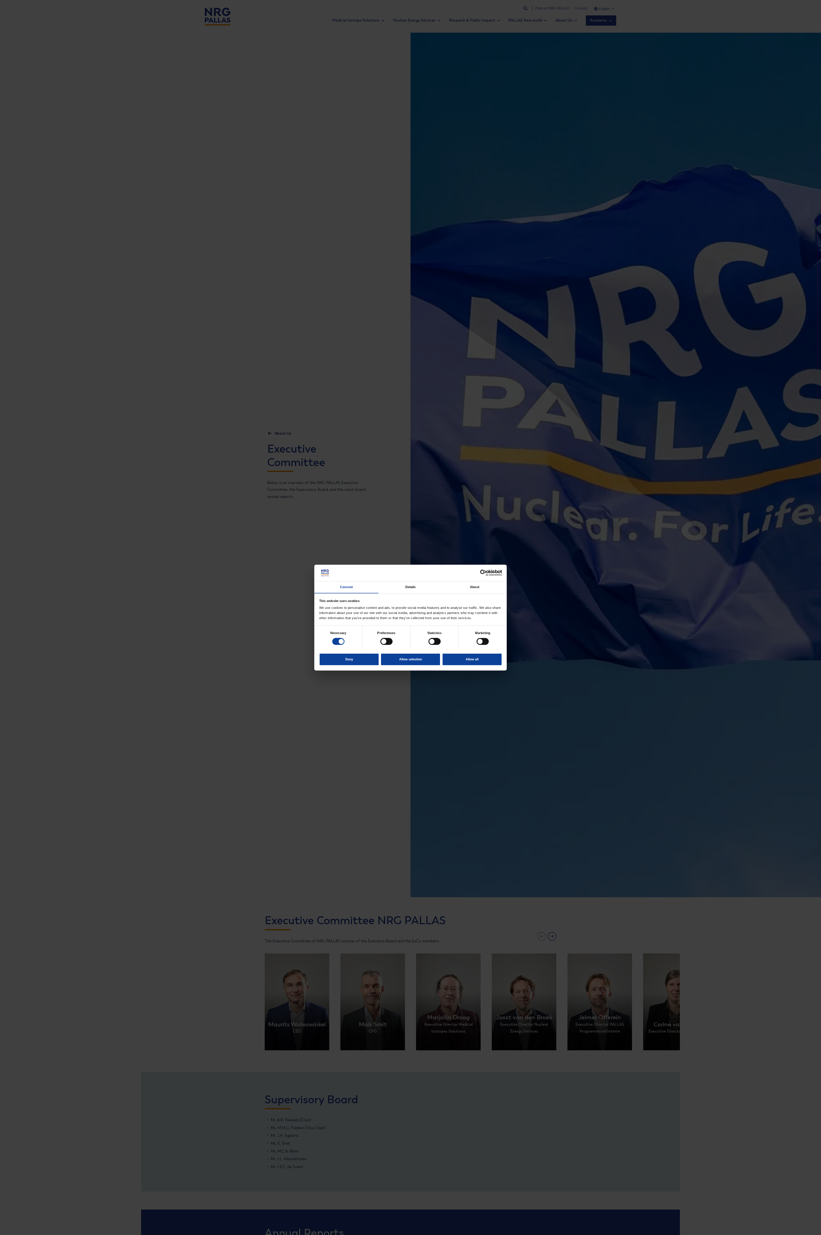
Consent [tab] (346, 587)
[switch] (382, 641)
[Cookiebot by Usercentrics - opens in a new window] (483, 573)
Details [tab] (410, 587)
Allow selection (410, 659)
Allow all (472, 659)
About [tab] (474, 587)
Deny (349, 659)
